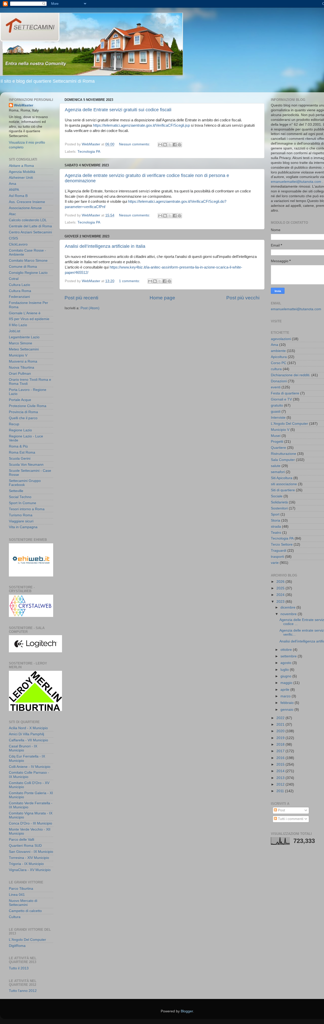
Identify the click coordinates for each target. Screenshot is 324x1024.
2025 (281, 588)
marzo (286, 696)
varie (275, 563)
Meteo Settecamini (24, 349)
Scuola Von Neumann (26, 464)
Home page (162, 297)
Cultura (15, 917)
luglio (285, 670)
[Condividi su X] (169, 144)
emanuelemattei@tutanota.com (296, 182)
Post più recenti (81, 297)
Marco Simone (20, 343)
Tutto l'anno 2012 (23, 991)
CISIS (13, 238)
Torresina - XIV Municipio (29, 858)
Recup (14, 424)
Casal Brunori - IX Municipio (23, 748)
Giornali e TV (281, 399)
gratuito (277, 405)
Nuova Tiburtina (21, 367)
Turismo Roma (20, 515)
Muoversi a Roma (23, 361)
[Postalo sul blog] (165, 144)
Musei (275, 436)
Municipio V (18, 355)
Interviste (278, 417)
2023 (281, 602)
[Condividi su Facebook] (174, 144)
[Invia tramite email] (160, 144)
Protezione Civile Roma (27, 406)
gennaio (287, 709)
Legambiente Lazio (24, 337)
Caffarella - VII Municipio (28, 740)
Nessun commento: (135, 144)
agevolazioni (281, 339)
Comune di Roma (23, 267)
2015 (281, 764)
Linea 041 (17, 895)
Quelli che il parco (23, 418)
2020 (281, 731)
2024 (281, 595)
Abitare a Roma (21, 166)
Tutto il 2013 (19, 968)
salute (275, 466)
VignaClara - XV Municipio (30, 870)
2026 (281, 582)
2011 (280, 791)
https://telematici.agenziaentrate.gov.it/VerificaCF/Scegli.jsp (141, 125)
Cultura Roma (20, 291)
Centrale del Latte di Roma (30, 226)
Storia (275, 520)
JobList (14, 331)
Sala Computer (283, 460)
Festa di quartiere (285, 393)
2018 (281, 744)
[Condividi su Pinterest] (179, 144)
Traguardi (278, 550)
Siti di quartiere (283, 490)
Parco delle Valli (21, 839)
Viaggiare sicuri (21, 521)
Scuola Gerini (19, 458)
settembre (289, 656)
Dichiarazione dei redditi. (290, 375)
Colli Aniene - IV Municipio (29, 767)
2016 (281, 758)
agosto (286, 663)
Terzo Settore (282, 544)
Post (281, 810)
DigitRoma (17, 946)
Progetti (277, 441)
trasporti (277, 557)
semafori (278, 472)
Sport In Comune (22, 503)
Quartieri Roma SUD (25, 846)
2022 (281, 718)
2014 (281, 771)
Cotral (13, 279)
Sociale (276, 496)
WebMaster (23, 105)
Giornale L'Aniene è (24, 313)
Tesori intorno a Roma (27, 509)
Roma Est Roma (22, 452)
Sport (275, 514)
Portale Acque (20, 400)
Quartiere (278, 448)
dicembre (288, 607)
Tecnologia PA (88, 151)
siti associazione (284, 484)
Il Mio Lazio (18, 325)
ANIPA (14, 190)
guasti (275, 411)
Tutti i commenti (290, 819)
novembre (289, 614)
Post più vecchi (242, 297)
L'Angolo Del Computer (27, 940)
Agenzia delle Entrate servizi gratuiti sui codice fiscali (118, 109)
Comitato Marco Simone (28, 260)
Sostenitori (279, 508)
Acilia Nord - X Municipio (28, 728)
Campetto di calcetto (25, 911)
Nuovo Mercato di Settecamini (23, 903)
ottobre (286, 650)
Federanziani (19, 297)
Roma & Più (18, 446)
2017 (281, 751)
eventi (275, 387)
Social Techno (20, 497)
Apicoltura (279, 357)
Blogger (187, 1011)
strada (276, 526)
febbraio (287, 703)
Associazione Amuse (25, 208)
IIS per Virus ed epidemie (29, 319)
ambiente (278, 351)
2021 (281, 724)
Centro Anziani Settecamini (30, 232)
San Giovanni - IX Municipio (31, 852)
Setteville (16, 491)
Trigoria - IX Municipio (26, 864)
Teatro (276, 533)
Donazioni (279, 381)
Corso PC (278, 363)
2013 (281, 778)
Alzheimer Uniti (21, 178)
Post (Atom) (89, 308)
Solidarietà (279, 502)
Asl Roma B (18, 196)
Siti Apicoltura (281, 478)
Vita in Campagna (23, 527)
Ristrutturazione (283, 454)
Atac (12, 214)
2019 (281, 738)
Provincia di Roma (23, 412)
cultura (276, 369)
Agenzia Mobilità (22, 172)
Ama (12, 184)
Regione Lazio (20, 430)
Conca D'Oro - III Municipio (30, 823)
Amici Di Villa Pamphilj (26, 734)
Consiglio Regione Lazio (28, 273)
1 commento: (130, 281)
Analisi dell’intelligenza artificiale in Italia (105, 246)
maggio (286, 683)
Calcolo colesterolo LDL (28, 220)
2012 (281, 784)
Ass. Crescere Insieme (27, 202)
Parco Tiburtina (21, 889)
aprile (285, 690)
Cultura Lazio (19, 285)
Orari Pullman (20, 373)
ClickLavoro (18, 244)
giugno (286, 676)
